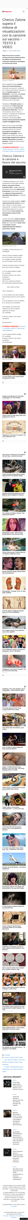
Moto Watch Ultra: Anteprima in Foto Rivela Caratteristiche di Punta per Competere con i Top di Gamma (18, 1174)
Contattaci (14, 1206)
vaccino (6, 1057)
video (21, 1057)
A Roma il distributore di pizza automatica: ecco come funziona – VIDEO (13, 1069)
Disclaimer (14, 1217)
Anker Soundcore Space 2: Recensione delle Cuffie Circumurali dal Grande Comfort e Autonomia (18, 1157)
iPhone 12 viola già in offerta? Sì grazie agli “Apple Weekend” (14, 328)
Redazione (12, 1216)
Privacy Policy (20, 1216)
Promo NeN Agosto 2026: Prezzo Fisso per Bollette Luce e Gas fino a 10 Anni (18, 1086)
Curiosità (7, 1055)
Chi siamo (5, 1216)
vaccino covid (14, 1057)
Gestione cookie (23, 1218)
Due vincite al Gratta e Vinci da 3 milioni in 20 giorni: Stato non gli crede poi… (13, 149)
